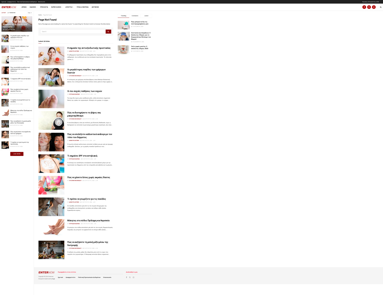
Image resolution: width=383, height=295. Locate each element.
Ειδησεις (33, 7)
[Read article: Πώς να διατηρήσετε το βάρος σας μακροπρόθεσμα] (51, 120)
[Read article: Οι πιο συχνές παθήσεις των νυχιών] (51, 99)
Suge (53, 279)
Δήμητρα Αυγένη (74, 51)
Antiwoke (95, 7)
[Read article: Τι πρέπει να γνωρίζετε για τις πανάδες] (51, 206)
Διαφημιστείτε (11, 1)
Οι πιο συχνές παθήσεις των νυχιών (84, 91)
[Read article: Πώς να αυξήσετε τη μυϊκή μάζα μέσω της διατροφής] (51, 250)
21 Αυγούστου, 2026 (87, 159)
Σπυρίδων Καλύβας (74, 94)
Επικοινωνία (41, 1)
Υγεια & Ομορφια (82, 7)
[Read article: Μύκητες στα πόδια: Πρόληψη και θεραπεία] (51, 228)
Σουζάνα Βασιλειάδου (75, 75)
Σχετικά (3, 1)
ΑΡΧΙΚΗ (24, 7)
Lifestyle (68, 7)
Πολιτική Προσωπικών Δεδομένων (27, 1)
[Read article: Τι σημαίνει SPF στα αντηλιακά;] (51, 163)
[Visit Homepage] (8, 7)
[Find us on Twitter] (369, 7)
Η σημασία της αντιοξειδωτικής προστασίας (89, 48)
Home (40, 15)
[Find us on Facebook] (364, 7)
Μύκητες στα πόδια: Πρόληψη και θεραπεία (88, 220)
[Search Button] (381, 7)
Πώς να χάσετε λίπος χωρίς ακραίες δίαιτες (88, 177)
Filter (29, 12)
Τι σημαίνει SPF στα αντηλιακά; (20, 79)
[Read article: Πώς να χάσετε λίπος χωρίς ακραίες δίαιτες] (51, 185)
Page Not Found (47, 15)
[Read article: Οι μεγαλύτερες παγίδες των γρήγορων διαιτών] (51, 77)
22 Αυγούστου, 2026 (86, 51)
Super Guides (56, 7)
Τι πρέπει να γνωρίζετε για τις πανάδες (86, 199)
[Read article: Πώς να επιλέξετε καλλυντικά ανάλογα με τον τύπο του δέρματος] (51, 142)
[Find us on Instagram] (374, 7)
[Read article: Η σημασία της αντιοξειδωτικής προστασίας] (51, 56)
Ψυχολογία (44, 7)
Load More (16, 154)
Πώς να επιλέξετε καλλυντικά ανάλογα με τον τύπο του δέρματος (20, 69)
